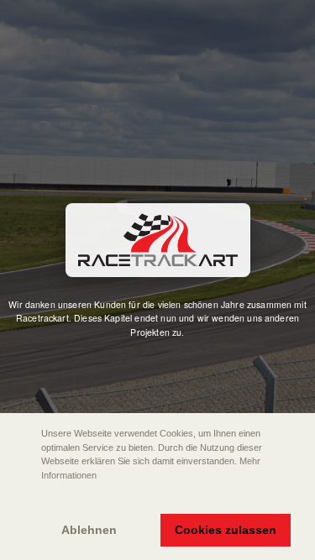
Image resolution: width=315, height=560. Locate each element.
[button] (26, 498)
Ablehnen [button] (89, 529)
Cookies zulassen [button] (225, 529)
